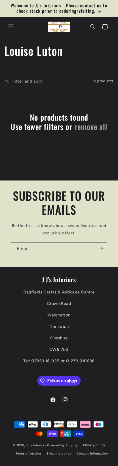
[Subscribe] (101, 248)
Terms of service (28, 453)
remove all (91, 126)
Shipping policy (58, 453)
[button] (11, 27)
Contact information (92, 453)
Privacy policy (94, 445)
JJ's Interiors (36, 445)
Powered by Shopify (62, 445)
